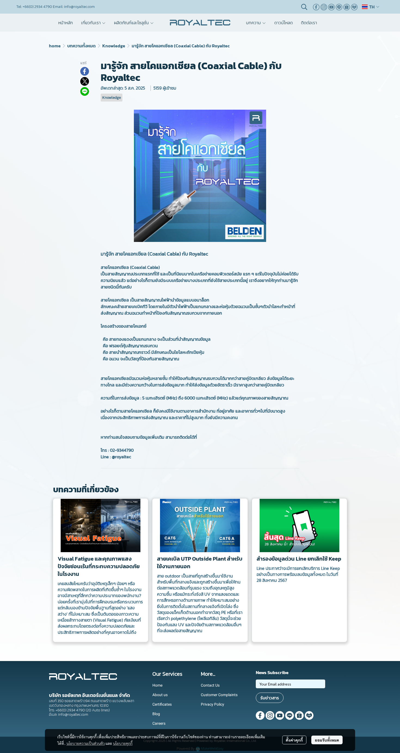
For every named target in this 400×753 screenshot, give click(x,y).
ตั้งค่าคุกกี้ (294, 739)
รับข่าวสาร (269, 697)
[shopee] (346, 6)
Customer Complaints (219, 695)
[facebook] (316, 6)
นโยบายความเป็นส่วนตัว (85, 743)
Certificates (162, 704)
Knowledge (113, 45)
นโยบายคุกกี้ (123, 743)
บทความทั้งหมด (81, 45)
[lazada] (354, 6)
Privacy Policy (212, 704)
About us (160, 695)
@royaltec (121, 456)
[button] (304, 6)
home (55, 45)
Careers (158, 723)
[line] (339, 6)
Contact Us (210, 685)
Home (157, 685)
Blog (156, 714)
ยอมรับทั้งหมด (327, 739)
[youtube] (331, 6)
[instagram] (324, 6)
